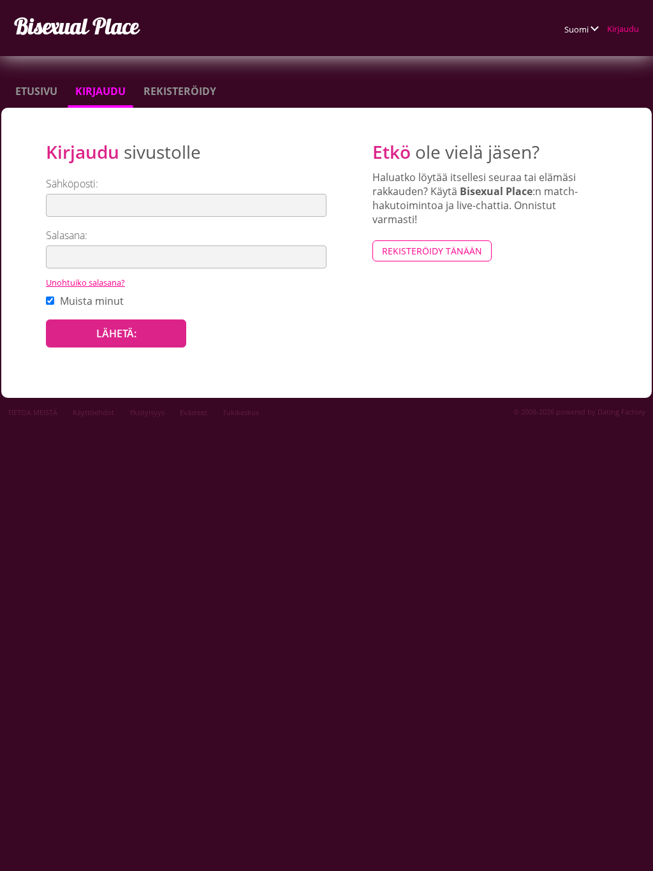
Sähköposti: (72, 184)
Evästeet (193, 412)
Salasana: (66, 235)
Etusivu (36, 91)
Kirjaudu (623, 28)
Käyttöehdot (93, 412)
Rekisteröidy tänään (432, 251)
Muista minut (90, 301)
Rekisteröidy (179, 91)
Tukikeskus (241, 412)
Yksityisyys (147, 412)
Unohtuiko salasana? (85, 282)
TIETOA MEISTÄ (32, 412)
